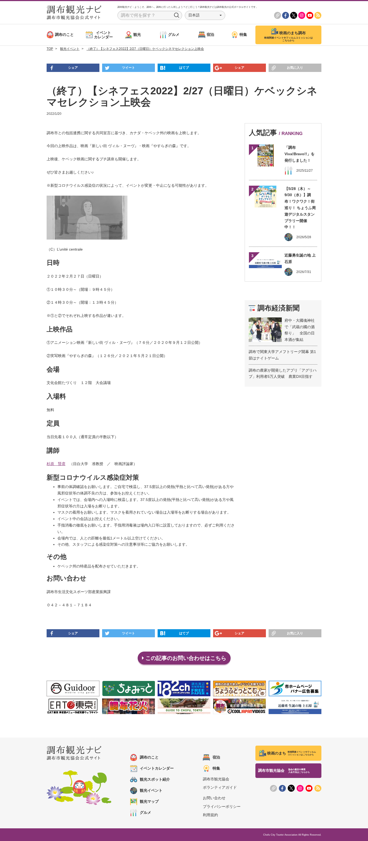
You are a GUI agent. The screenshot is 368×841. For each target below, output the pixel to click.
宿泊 (216, 757)
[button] (205, 15)
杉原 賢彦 (56, 464)
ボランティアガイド (220, 787)
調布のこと (149, 757)
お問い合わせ (214, 798)
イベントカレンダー (157, 768)
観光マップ (149, 801)
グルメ (145, 812)
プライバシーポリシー (222, 806)
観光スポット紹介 (155, 779)
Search (176, 15)
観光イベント (151, 790)
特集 (216, 768)
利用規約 (210, 815)
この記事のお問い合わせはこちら (185, 658)
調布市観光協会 (216, 779)
